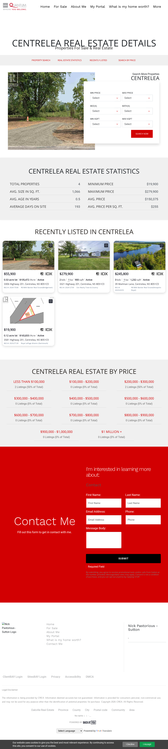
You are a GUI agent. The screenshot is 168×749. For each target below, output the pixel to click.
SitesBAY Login (36, 676)
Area (132, 710)
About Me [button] (78, 7)
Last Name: (132, 495)
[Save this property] (51, 245)
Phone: (129, 511)
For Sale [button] (60, 7)
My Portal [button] (97, 7)
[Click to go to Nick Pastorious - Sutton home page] (14, 6)
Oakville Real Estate (42, 710)
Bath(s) (126, 105)
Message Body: (96, 528)
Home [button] (45, 7)
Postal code (100, 710)
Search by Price (127, 60)
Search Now (142, 133)
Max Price (127, 92)
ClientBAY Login (12, 676)
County (77, 710)
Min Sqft (94, 118)
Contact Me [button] (54, 643)
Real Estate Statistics (70, 60)
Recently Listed (98, 60)
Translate (107, 731)
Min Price (95, 92)
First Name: (93, 495)
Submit (123, 558)
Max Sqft (127, 118)
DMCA (90, 676)
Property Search (41, 60)
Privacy (55, 676)
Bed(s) (93, 105)
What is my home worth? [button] (129, 7)
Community (118, 710)
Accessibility (73, 676)
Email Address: (95, 511)
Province (63, 710)
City (87, 710)
